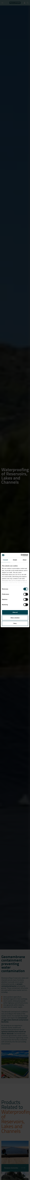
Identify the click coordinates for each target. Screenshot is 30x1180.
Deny (15, 623)
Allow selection (15, 618)
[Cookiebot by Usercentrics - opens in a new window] (21, 555)
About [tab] (24, 560)
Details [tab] (15, 560)
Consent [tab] (5, 560)
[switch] (25, 594)
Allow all (15, 612)
